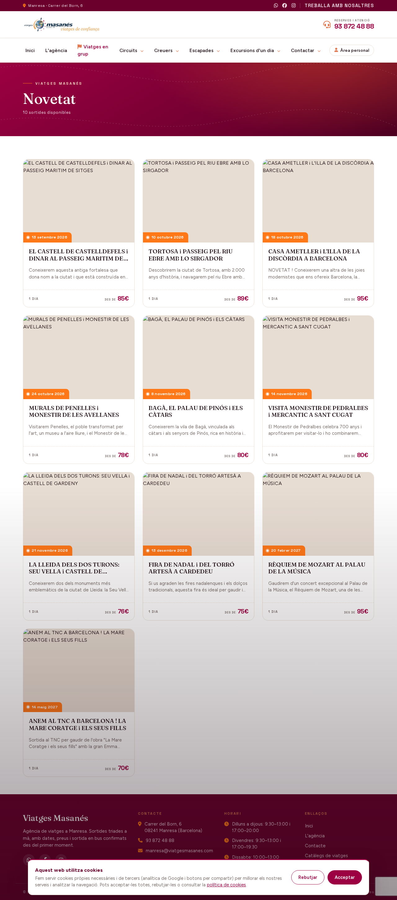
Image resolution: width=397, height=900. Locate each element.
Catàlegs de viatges (326, 855)
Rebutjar (307, 877)
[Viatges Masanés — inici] (62, 24)
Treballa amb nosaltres (339, 5)
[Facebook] (284, 5)
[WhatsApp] (276, 5)
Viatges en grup (93, 50)
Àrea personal (354, 50)
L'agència (56, 50)
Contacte (315, 846)
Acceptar (345, 877)
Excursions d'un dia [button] (252, 50)
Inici (30, 50)
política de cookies (226, 885)
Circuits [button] (128, 50)
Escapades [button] (202, 50)
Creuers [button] (164, 50)
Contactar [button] (303, 50)
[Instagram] (294, 5)
